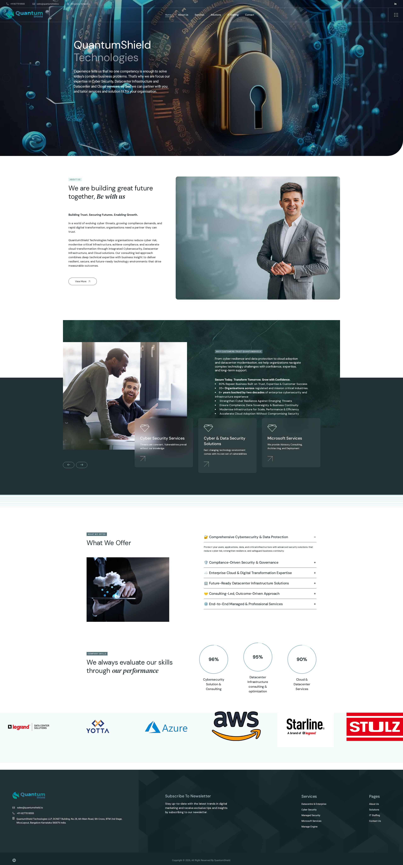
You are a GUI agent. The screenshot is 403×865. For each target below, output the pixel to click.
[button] (6, 78)
